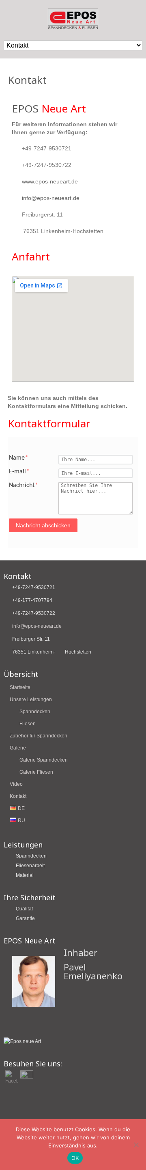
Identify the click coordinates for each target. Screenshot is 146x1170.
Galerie (18, 748)
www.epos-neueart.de (50, 181)
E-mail (19, 471)
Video (16, 784)
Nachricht (23, 485)
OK (75, 1158)
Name (18, 458)
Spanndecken (34, 711)
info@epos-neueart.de (50, 198)
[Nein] (136, 1145)
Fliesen (27, 724)
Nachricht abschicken (43, 525)
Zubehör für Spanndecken (38, 736)
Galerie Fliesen (36, 772)
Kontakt (18, 796)
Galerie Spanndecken (43, 760)
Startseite (20, 687)
